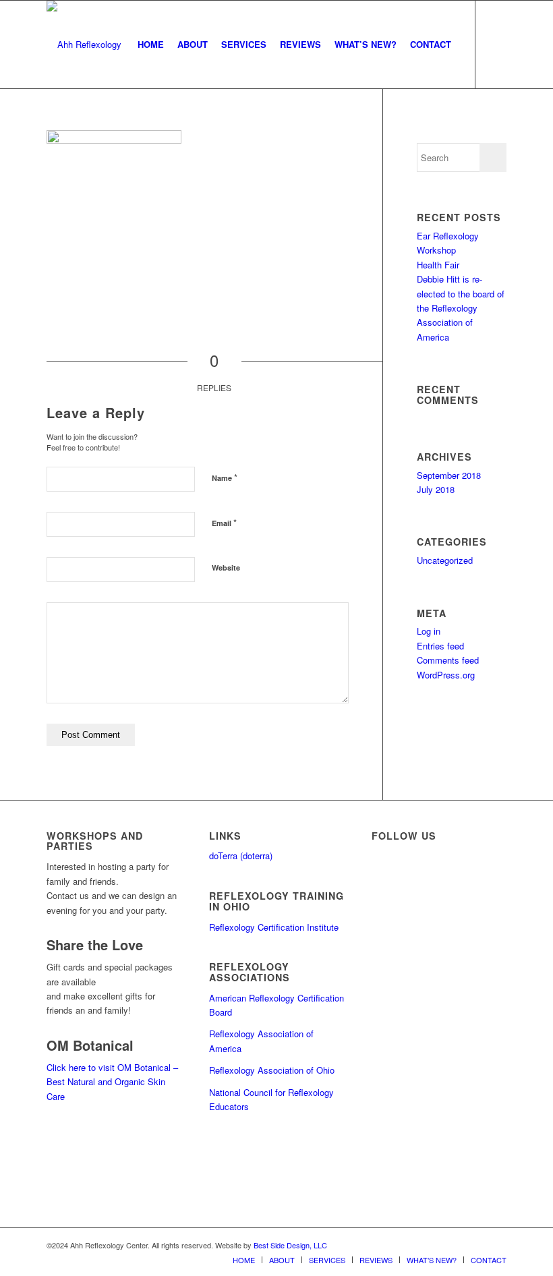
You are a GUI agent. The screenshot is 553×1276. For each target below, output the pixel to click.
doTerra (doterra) (240, 855)
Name (224, 477)
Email (224, 522)
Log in (428, 631)
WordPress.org (446, 674)
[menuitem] (151, 44)
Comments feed (448, 660)
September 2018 (449, 475)
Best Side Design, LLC (290, 1245)
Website (226, 567)
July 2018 (436, 489)
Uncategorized (445, 560)
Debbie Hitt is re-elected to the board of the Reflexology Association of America (460, 307)
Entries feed (440, 645)
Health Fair (438, 264)
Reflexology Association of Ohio (271, 1070)
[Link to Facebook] (496, 44)
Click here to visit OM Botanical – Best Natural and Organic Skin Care (112, 1082)
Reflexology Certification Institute (274, 927)
